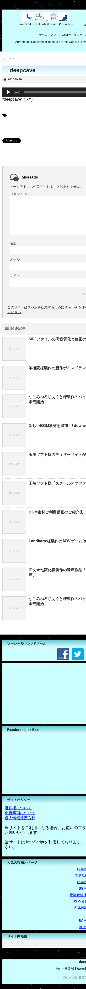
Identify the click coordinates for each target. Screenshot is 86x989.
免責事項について (20, 813)
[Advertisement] (38, 693)
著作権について (18, 808)
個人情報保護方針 (20, 818)
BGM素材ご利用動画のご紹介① (56, 512)
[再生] (8, 92)
